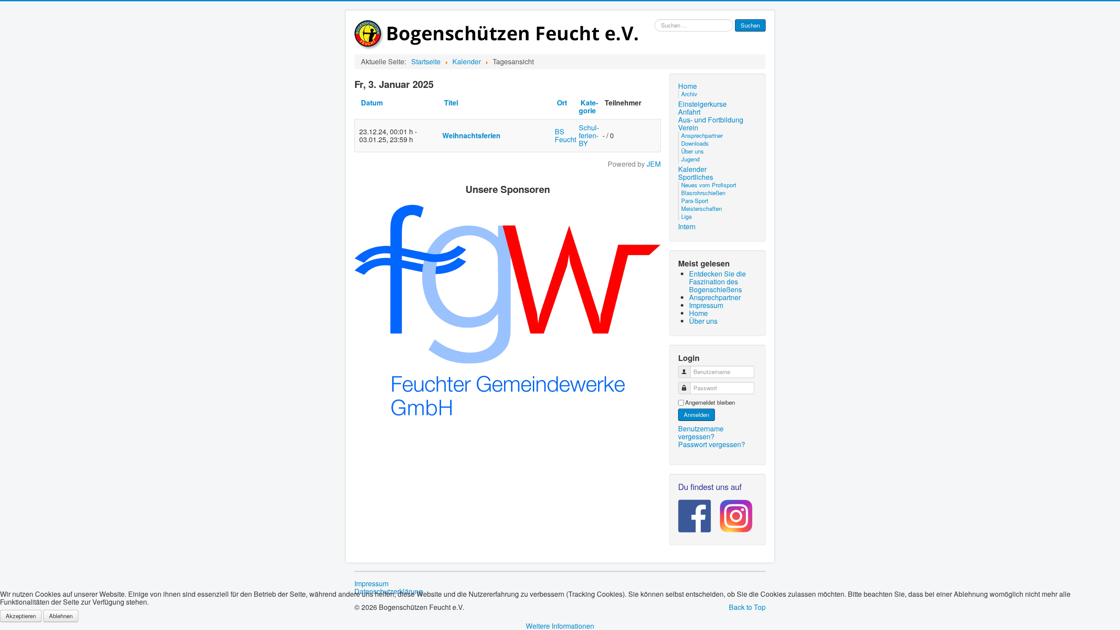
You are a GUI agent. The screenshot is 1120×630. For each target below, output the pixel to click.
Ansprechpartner (702, 135)
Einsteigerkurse (702, 104)
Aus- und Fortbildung (710, 120)
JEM (654, 164)
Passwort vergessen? (711, 444)
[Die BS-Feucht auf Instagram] (731, 513)
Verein (688, 128)
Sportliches (695, 177)
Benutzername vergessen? (701, 432)
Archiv (689, 94)
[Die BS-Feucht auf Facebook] (694, 513)
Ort (562, 103)
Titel (451, 103)
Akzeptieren (21, 616)
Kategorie (588, 107)
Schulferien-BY (589, 135)
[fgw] (507, 309)
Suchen (750, 25)
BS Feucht (565, 135)
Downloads (695, 143)
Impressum (371, 584)
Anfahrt (689, 112)
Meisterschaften (701, 208)
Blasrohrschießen (703, 193)
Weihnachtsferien (471, 135)
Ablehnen (61, 616)
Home (687, 86)
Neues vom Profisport (708, 185)
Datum (372, 103)
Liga (686, 216)
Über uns (692, 151)
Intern (687, 227)
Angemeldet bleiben (710, 402)
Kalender (692, 169)
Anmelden (696, 414)
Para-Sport (694, 200)
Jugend (690, 159)
